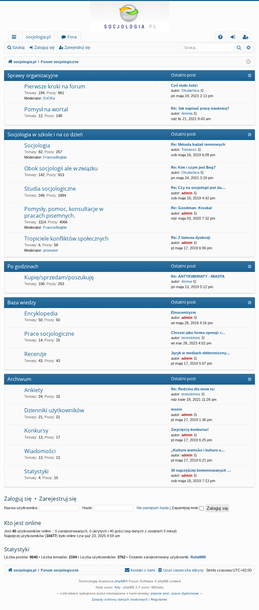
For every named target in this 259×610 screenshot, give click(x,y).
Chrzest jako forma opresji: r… (198, 333)
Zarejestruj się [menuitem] (247, 38)
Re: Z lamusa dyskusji (190, 237)
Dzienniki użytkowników (54, 410)
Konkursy (36, 430)
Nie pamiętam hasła (153, 508)
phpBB (120, 581)
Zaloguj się (44, 47)
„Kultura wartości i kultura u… (198, 450)
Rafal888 (198, 557)
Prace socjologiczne (49, 333)
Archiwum (19, 379)
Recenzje (35, 354)
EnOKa (49, 98)
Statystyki (36, 471)
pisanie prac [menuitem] (160, 593)
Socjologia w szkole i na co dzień (45, 134)
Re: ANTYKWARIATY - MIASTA (198, 276)
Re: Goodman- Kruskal (191, 208)
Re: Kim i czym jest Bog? (193, 167)
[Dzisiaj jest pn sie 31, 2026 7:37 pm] (248, 62)
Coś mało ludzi (184, 85)
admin (187, 193)
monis (176, 409)
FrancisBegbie (55, 157)
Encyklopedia (41, 313)
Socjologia (37, 145)
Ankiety (33, 390)
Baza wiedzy (21, 302)
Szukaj (18, 47)
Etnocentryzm (183, 312)
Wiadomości (40, 451)
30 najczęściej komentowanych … (201, 470)
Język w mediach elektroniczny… (200, 353)
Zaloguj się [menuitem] (234, 38)
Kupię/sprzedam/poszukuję (59, 277)
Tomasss (189, 149)
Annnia (187, 113)
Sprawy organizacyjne (32, 75)
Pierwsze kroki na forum (54, 86)
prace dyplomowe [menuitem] (185, 593)
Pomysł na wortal (46, 109)
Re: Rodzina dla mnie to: (193, 389)
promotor (50, 250)
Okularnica (190, 90)
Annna (186, 281)
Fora (72, 37)
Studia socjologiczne (50, 188)
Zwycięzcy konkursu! (190, 429)
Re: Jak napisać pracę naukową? (200, 108)
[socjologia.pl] (129, 16)
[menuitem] (220, 37)
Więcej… (15, 38)
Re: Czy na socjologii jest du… (198, 188)
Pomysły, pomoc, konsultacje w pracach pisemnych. (63, 212)
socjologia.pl (38, 37)
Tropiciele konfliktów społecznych (66, 238)
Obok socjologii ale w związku (61, 168)
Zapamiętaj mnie (185, 508)
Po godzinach (22, 266)
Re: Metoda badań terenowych (198, 144)
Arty (117, 587)
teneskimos (190, 338)
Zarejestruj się (77, 47)
